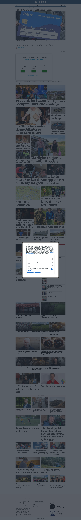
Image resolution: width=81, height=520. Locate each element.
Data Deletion (35, 275)
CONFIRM (33, 272)
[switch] (52, 259)
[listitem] (40, 256)
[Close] (57, 244)
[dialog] (40, 260)
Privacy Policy (46, 275)
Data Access (40, 275)
